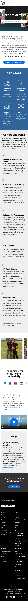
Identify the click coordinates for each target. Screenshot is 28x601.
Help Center (18, 573)
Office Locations (5, 528)
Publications (18, 554)
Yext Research (19, 564)
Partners (3, 522)
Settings (17, 591)
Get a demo (7, 506)
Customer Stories (20, 556)
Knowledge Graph (20, 520)
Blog (16, 551)
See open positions (14, 62)
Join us (14, 487)
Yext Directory (5, 530)
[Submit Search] (25, 2)
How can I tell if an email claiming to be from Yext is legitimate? (11, 444)
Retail (2, 556)
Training (17, 575)
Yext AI (17, 538)
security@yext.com (8, 467)
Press (2, 520)
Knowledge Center (20, 567)
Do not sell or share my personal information (14, 593)
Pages (16, 528)
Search (17, 530)
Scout (16, 515)
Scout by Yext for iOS (21, 541)
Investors (3, 525)
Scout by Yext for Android (19, 544)
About (2, 515)
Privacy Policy (6, 589)
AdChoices (20, 589)
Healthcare (4, 554)
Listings (17, 517)
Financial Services (6, 551)
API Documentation (20, 578)
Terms (13, 589)
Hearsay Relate (19, 536)
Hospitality (4, 561)
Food (2, 559)
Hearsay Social (19, 533)
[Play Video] (14, 422)
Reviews (17, 522)
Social (16, 525)
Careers (3, 517)
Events (17, 559)
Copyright (10, 591)
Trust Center (18, 561)
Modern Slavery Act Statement (6, 533)
